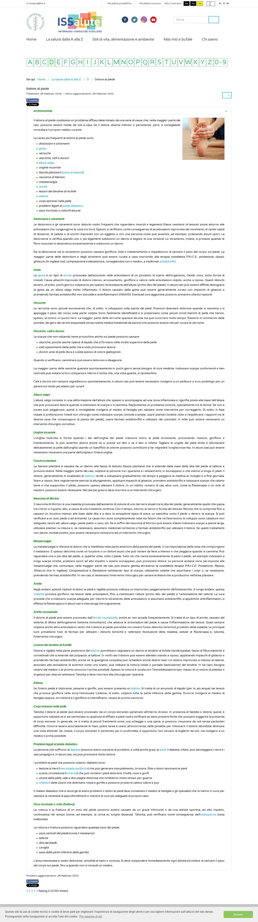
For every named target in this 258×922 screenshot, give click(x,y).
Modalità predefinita (119, 3)
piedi (163, 749)
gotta (42, 148)
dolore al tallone (72, 172)
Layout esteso (212, 3)
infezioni (44, 782)
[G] (73, 62)
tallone (89, 476)
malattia (39, 594)
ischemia (71, 773)
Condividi (32, 100)
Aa (186, 3)
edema (43, 196)
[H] (80, 62)
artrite (43, 186)
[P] (137, 62)
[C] (44, 62)
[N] (123, 62)
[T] (166, 62)
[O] (130, 62)
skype (153, 19)
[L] (109, 62)
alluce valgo (46, 163)
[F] (66, 62)
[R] (152, 62)
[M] (116, 62)
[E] (58, 62)
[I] (87, 62)
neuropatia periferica (74, 768)
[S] (159, 62)
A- (220, 3)
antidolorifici (167, 261)
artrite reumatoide (105, 617)
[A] (30, 62)
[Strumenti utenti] (227, 95)
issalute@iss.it (37, 3)
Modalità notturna (150, 3)
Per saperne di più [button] (90, 916)
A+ (227, 3)
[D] (51, 62)
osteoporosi (208, 814)
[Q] (145, 62)
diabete (75, 749)
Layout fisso (208, 3)
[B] (37, 62)
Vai (214, 19)
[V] (181, 62)
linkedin (143, 19)
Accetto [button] (238, 914)
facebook (124, 19)
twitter (134, 19)
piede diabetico (72, 206)
